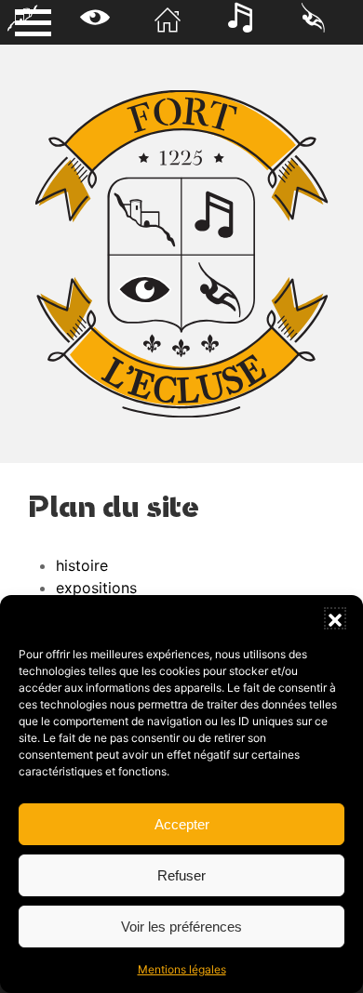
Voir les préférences (181, 926)
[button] (335, 618)
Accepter (182, 824)
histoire (82, 565)
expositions (96, 587)
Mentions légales (182, 969)
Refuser (181, 875)
